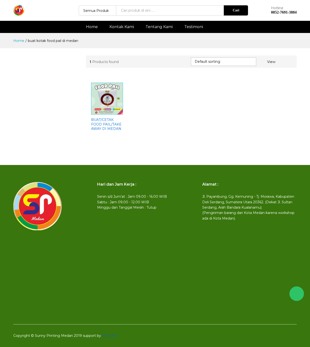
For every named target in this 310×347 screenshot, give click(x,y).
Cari (236, 10)
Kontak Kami (121, 27)
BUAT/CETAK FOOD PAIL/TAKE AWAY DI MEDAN (106, 124)
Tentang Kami (159, 27)
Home (92, 27)
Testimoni (193, 27)
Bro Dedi (109, 335)
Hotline (277, 8)
